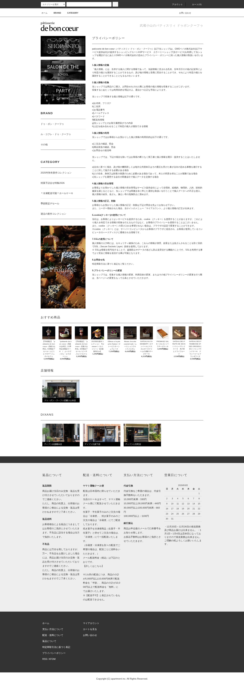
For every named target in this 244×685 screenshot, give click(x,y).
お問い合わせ (185, 13)
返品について (49, 641)
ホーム (44, 13)
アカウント (177, 4)
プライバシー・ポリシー (156, 55)
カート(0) (197, 4)
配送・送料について (52, 635)
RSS (44, 659)
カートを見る (90, 629)
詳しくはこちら (93, 566)
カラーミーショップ (163, 52)
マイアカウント (91, 623)
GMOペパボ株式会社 (185, 49)
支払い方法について (52, 629)
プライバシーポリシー (54, 653)
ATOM (52, 659)
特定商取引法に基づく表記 (56, 647)
